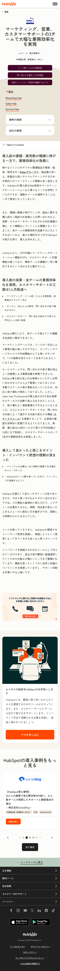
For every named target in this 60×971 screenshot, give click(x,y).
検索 (6, 11)
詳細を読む (13, 821)
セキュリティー (30, 952)
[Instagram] (18, 911)
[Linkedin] (39, 911)
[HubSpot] (9, 4)
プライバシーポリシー (40, 946)
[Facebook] (11, 911)
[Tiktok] (53, 911)
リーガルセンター (18, 946)
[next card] (52, 837)
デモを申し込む (30, 734)
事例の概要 (15, 119)
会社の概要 (15, 130)
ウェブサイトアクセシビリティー (30, 958)
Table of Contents (15, 144)
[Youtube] (25, 911)
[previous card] (7, 837)
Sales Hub (11, 103)
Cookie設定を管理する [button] (30, 963)
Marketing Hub (14, 98)
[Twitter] (32, 911)
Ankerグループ (28, 172)
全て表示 (30, 847)
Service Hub (12, 109)
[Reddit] (46, 911)
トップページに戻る (31, 862)
